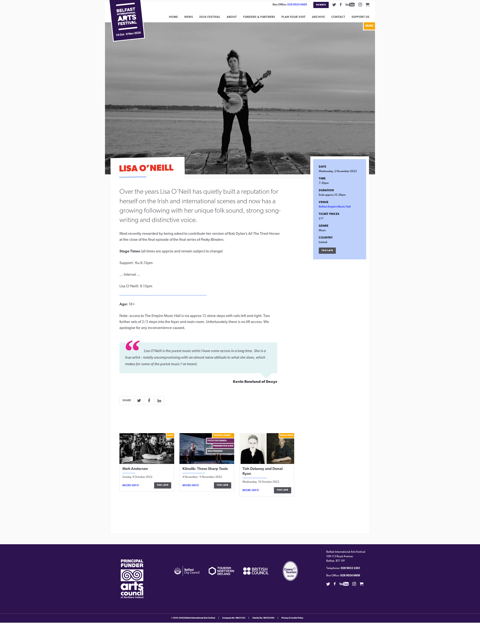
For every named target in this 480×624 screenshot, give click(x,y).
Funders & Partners (259, 17)
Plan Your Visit (293, 17)
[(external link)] (132, 579)
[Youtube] (350, 4)
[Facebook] (341, 4)
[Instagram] (360, 4)
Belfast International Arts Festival (199, 618)
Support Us (360, 17)
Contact (338, 17)
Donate (321, 5)
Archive (318, 17)
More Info (130, 485)
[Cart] (367, 4)
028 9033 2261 (350, 568)
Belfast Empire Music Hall (335, 206)
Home (173, 17)
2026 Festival (209, 17)
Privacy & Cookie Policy (292, 618)
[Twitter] (334, 4)
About (232, 17)
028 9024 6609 (297, 4)
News (188, 17)
